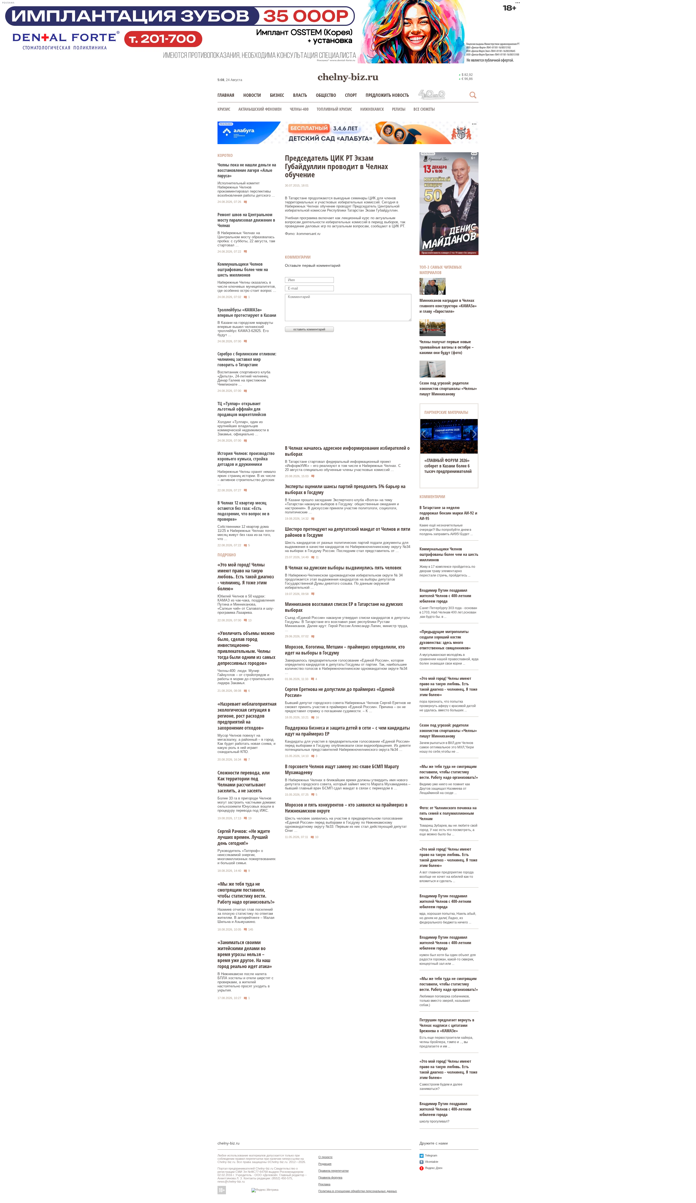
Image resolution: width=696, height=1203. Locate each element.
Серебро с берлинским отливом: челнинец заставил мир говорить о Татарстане (246, 359)
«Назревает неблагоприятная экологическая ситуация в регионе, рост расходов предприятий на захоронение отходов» (246, 715)
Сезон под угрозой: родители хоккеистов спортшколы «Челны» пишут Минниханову (448, 388)
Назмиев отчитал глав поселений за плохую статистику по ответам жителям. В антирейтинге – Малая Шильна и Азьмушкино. (245, 915)
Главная (225, 95)
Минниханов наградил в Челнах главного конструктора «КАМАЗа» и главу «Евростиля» (448, 305)
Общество (326, 95)
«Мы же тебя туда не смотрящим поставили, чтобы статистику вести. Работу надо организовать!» (246, 892)
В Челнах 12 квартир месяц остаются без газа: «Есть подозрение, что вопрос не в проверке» (243, 511)
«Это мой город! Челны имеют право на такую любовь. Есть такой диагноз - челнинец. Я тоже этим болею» (245, 576)
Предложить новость (387, 95)
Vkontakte (431, 1161)
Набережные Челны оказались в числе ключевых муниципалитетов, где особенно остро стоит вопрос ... (246, 286)
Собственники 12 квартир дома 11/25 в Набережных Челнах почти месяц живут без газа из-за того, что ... (245, 533)
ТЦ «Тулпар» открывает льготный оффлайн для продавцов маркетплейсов (241, 409)
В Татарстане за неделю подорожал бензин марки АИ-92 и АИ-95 (448, 513)
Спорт (351, 95)
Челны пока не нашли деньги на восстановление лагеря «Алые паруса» (246, 170)
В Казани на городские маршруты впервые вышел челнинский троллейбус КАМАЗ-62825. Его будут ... (245, 329)
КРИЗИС (223, 109)
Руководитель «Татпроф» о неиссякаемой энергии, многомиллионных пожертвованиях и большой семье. (246, 857)
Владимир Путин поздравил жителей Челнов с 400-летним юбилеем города (445, 595)
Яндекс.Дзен (433, 1168)
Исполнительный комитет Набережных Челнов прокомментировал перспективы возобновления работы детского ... (246, 189)
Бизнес (277, 95)
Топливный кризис (334, 109)
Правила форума (330, 1177)
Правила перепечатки (333, 1170)
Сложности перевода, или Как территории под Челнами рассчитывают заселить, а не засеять (243, 781)
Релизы (398, 109)
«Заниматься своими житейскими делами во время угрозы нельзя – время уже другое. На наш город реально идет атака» (244, 954)
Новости (252, 95)
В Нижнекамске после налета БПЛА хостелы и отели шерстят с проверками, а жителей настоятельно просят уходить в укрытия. (245, 982)
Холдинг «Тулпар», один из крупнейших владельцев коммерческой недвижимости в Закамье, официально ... (243, 428)
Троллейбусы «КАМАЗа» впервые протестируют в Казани (246, 312)
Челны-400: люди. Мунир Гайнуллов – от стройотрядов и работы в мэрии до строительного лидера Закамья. (245, 677)
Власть (300, 95)
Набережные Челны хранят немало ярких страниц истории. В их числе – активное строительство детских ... (246, 478)
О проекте (325, 1157)
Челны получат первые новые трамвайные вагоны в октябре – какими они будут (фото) (447, 347)
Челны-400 (299, 109)
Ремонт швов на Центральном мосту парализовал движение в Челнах (246, 220)
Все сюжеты (424, 109)
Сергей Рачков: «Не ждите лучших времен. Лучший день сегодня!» (243, 837)
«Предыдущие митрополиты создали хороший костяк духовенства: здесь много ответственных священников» (445, 639)
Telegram (431, 1155)
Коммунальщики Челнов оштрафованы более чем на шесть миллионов (242, 269)
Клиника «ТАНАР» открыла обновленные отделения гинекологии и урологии (449, 465)
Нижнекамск (372, 109)
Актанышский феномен (260, 109)
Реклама (324, 1184)
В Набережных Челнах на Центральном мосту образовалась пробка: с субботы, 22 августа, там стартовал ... (246, 239)
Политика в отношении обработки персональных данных (357, 1191)
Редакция (324, 1163)
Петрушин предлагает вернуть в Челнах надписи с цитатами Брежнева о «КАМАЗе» (447, 1025)
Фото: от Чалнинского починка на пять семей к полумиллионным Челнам (448, 813)
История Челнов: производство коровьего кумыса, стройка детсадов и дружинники (246, 458)
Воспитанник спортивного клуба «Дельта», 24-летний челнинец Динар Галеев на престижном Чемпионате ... (243, 378)
